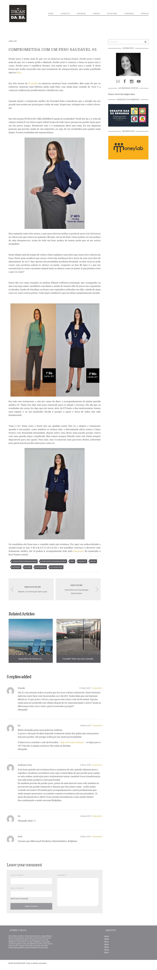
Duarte (21, 688)
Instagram (78, 551)
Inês (20, 836)
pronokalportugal (56, 567)
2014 (106, 950)
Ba (19, 725)
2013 (106, 952)
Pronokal (33, 83)
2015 (106, 947)
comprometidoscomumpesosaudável (53, 561)
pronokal (28, 567)
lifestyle (93, 561)
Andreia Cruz (25, 765)
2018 (106, 939)
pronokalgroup (41, 567)
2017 (106, 941)
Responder (97, 688)
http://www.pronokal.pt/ (72, 742)
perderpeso (16, 567)
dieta (72, 561)
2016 (106, 944)
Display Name (16, 875)
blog (18, 72)
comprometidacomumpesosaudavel (24, 561)
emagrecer (82, 561)
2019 (106, 936)
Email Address (17, 888)
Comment (61, 875)
